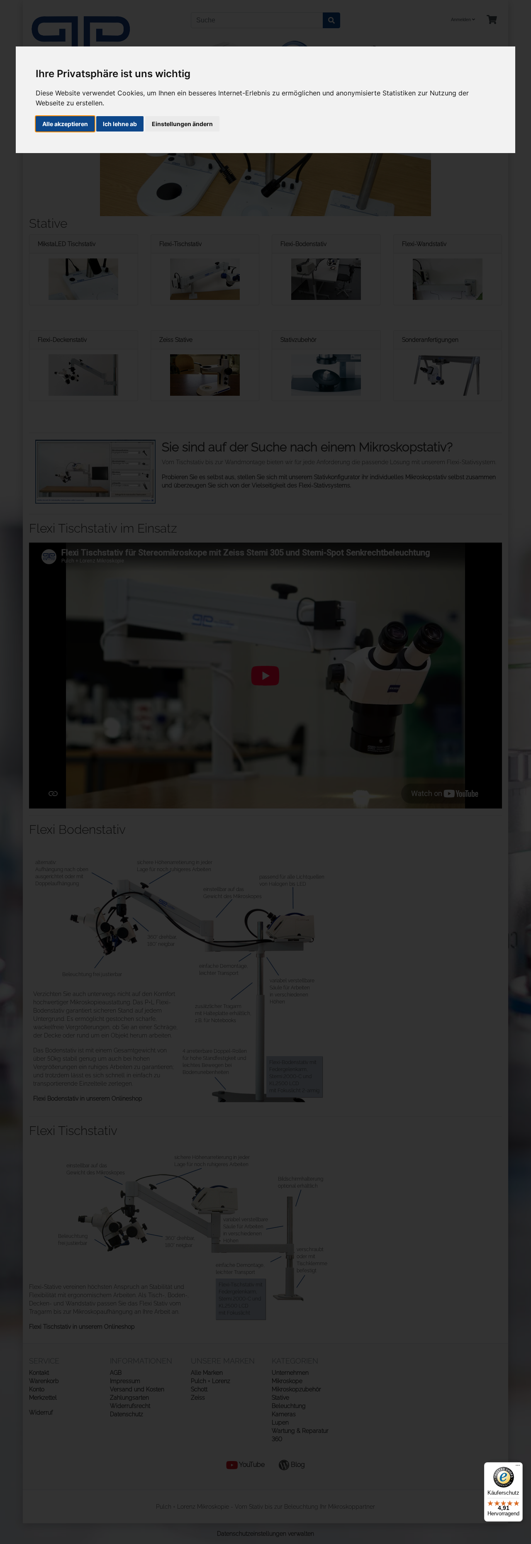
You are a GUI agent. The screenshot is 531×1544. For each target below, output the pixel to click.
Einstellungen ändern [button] (182, 123)
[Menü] (518, 1467)
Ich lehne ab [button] (120, 123)
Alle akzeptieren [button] (65, 123)
